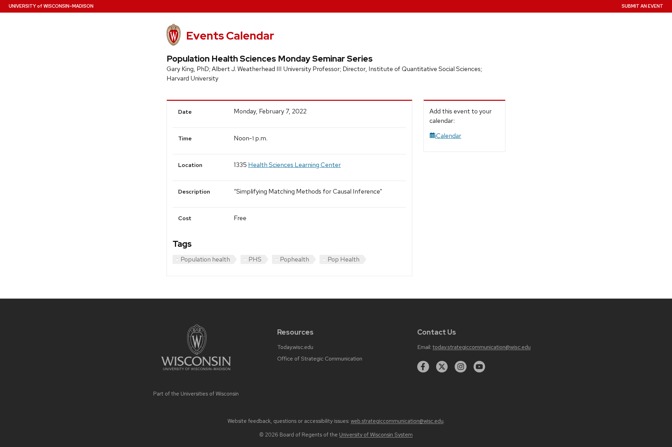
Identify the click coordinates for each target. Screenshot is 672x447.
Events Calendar (230, 35)
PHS (254, 259)
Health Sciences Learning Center (294, 165)
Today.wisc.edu (295, 347)
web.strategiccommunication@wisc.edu (397, 421)
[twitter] (442, 367)
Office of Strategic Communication (319, 358)
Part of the (196, 393)
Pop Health (343, 259)
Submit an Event (642, 6)
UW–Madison (51, 6)
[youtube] (479, 367)
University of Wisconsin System (376, 434)
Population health (205, 259)
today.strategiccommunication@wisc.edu (482, 347)
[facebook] (423, 367)
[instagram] (461, 367)
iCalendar (448, 136)
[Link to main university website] (196, 371)
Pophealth (294, 259)
